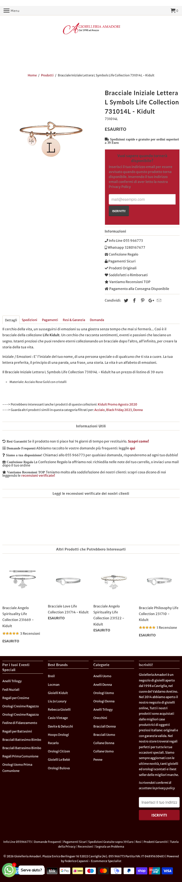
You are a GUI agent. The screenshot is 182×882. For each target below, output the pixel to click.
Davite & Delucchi (60, 726)
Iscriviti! (119, 211)
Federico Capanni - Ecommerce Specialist (93, 861)
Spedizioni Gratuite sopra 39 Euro (110, 842)
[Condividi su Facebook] (133, 300)
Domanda (97, 320)
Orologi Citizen (59, 751)
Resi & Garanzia (74, 320)
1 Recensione (167, 627)
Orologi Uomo (103, 693)
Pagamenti (50, 320)
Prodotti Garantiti (156, 842)
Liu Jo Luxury (57, 701)
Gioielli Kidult (58, 693)
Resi (138, 842)
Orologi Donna (103, 701)
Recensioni (85, 846)
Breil (51, 676)
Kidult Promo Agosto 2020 (117, 404)
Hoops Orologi (58, 735)
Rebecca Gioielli (59, 710)
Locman (53, 685)
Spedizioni (29, 320)
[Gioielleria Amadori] (91, 28)
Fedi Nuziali (10, 690)
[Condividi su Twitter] (125, 300)
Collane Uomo (103, 751)
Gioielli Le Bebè (59, 760)
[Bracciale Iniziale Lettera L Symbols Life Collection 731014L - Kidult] (51, 136)
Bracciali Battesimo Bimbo (21, 740)
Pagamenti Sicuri (75, 842)
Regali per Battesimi (17, 731)
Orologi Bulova (59, 768)
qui (132, 448)
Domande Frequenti (47, 842)
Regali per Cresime (15, 698)
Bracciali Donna (104, 726)
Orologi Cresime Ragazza (20, 715)
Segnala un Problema (109, 846)
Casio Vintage (58, 718)
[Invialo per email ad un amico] (158, 300)
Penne (97, 760)
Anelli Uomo (102, 676)
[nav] (12, 10)
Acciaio (99, 410)
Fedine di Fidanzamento (19, 723)
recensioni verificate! (38, 475)
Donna (138, 410)
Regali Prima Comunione (20, 756)
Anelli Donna (102, 685)
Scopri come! (138, 441)
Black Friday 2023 (119, 410)
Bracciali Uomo (104, 735)
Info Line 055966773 (17, 842)
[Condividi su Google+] (150, 300)
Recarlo (53, 743)
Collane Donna (103, 743)
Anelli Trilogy (12, 681)
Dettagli (11, 320)
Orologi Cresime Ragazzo (20, 706)
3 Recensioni (30, 633)
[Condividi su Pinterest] (142, 300)
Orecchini (100, 718)
